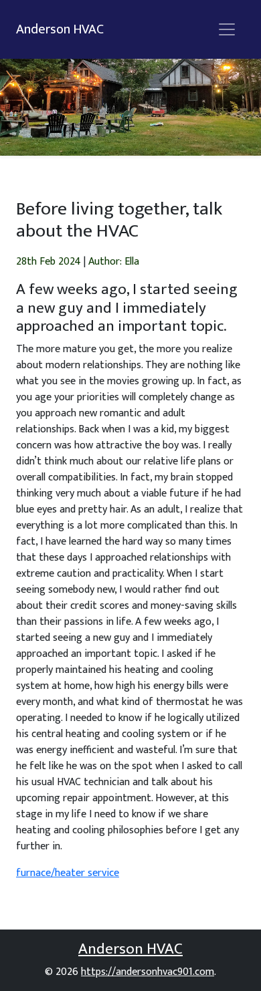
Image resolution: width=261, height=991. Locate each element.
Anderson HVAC (60, 29)
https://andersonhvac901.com (147, 972)
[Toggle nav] (227, 29)
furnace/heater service (67, 873)
